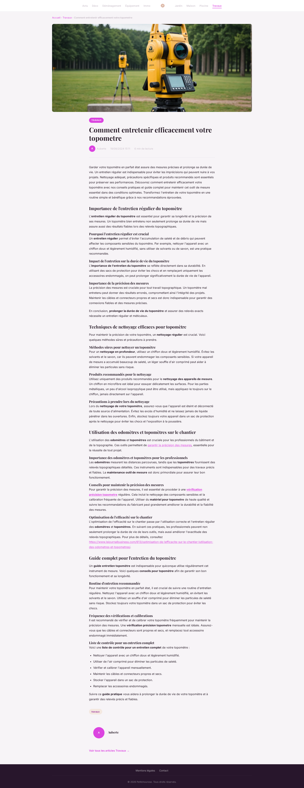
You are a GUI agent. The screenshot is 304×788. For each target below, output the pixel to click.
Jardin (178, 5)
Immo (147, 5)
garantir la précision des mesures (170, 445)
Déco (95, 5)
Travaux (217, 5)
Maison (190, 5)
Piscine (204, 5)
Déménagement (111, 5)
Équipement (132, 5)
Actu (85, 5)
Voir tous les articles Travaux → (109, 750)
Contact (163, 770)
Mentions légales (145, 770)
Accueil (56, 17)
